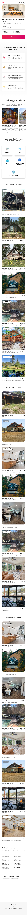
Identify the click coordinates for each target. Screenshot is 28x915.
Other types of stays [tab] (17, 850)
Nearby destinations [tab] (6, 850)
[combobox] (13, 28)
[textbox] (7, 33)
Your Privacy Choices (17, 908)
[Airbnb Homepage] (3, 2)
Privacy (6, 908)
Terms (10, 908)
